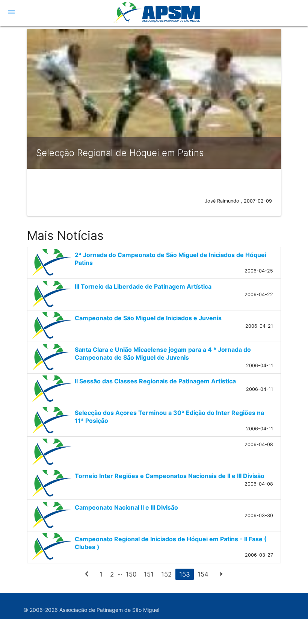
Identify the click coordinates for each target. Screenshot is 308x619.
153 (184, 574)
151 (149, 574)
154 (203, 574)
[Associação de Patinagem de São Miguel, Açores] (154, 17)
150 (131, 574)
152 (166, 574)
